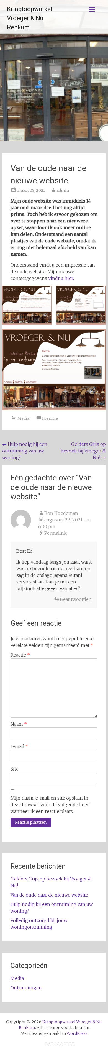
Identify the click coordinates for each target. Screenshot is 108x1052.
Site (15, 769)
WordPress (77, 1033)
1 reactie (50, 418)
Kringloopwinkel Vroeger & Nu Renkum (29, 18)
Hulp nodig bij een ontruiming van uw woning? (24, 450)
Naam (19, 724)
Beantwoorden (76, 599)
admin (62, 190)
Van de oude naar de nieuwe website (49, 895)
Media (23, 418)
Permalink (55, 533)
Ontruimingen (26, 987)
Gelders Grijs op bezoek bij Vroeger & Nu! (83, 450)
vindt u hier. (61, 278)
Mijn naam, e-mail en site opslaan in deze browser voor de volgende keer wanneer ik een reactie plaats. (50, 804)
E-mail (19, 746)
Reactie (20, 655)
